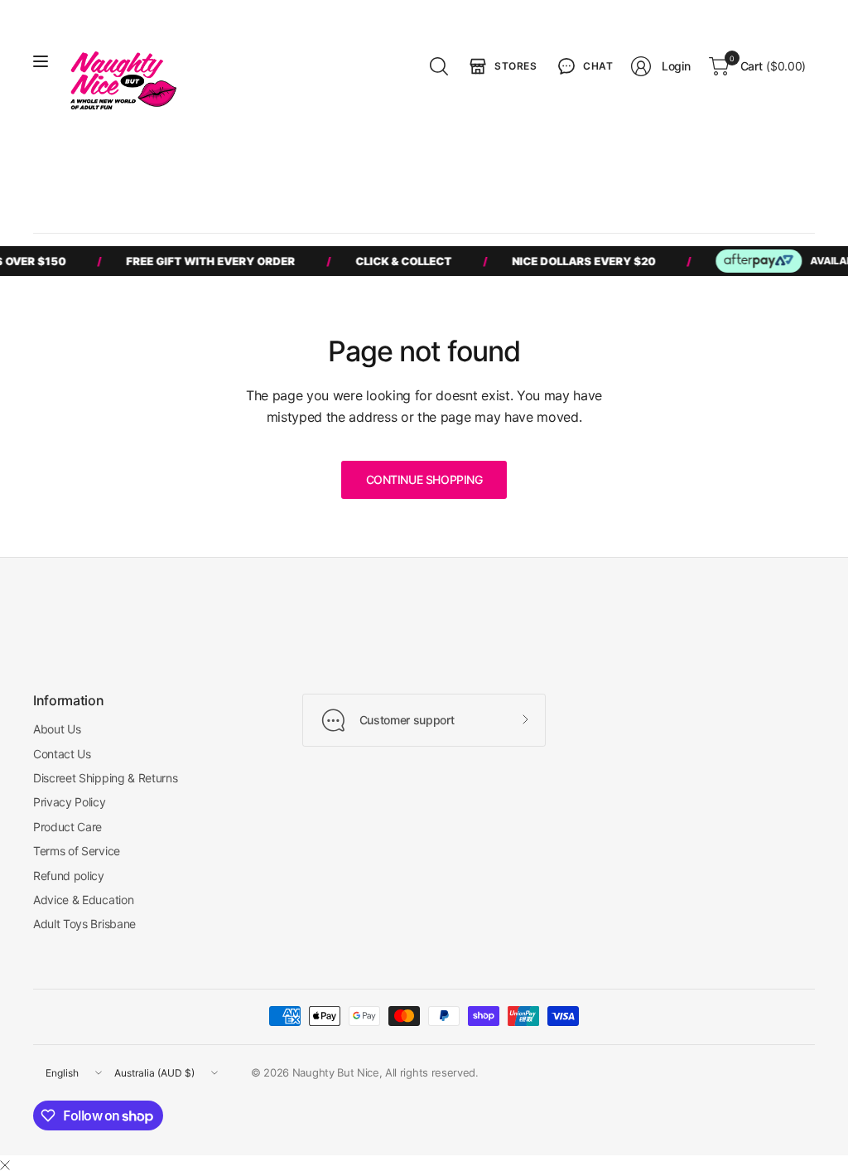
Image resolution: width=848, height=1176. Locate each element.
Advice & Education (83, 900)
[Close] (5, 1165)
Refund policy (68, 876)
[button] (584, 66)
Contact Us (62, 754)
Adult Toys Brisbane (84, 924)
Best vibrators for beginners (121, 173)
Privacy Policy (69, 802)
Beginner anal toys (468, 173)
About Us (56, 729)
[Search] (439, 66)
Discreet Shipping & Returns (105, 778)
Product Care (67, 827)
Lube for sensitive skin (688, 173)
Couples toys (367, 173)
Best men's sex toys (262, 173)
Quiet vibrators (573, 173)
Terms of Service (76, 851)
